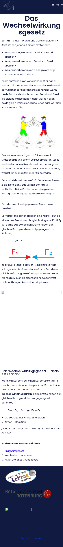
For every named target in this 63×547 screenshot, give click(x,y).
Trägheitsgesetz (14, 451)
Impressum (37, 538)
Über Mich (25, 538)
